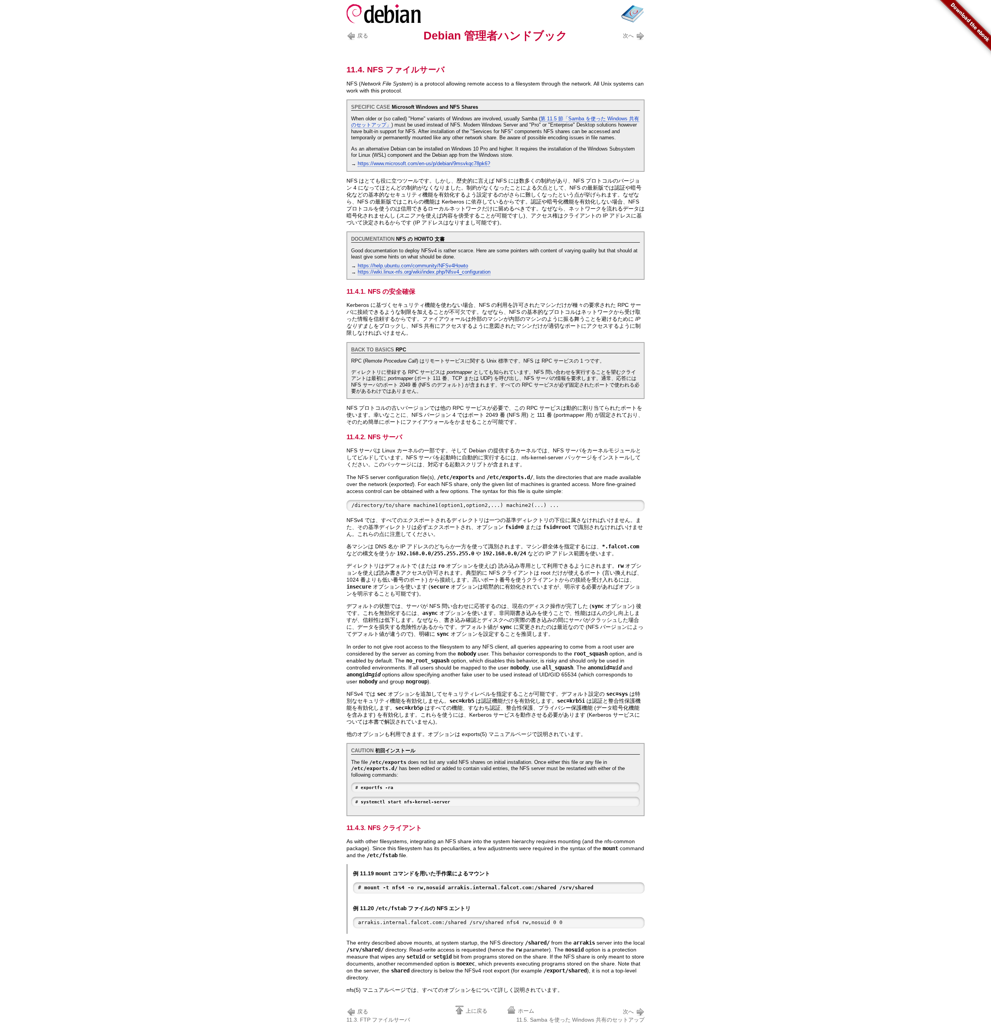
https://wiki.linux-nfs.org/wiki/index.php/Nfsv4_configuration (424, 272)
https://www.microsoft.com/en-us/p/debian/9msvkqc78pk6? (424, 163)
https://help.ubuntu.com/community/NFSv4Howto (413, 266)
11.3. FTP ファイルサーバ (378, 1015)
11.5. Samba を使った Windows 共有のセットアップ (580, 1015)
